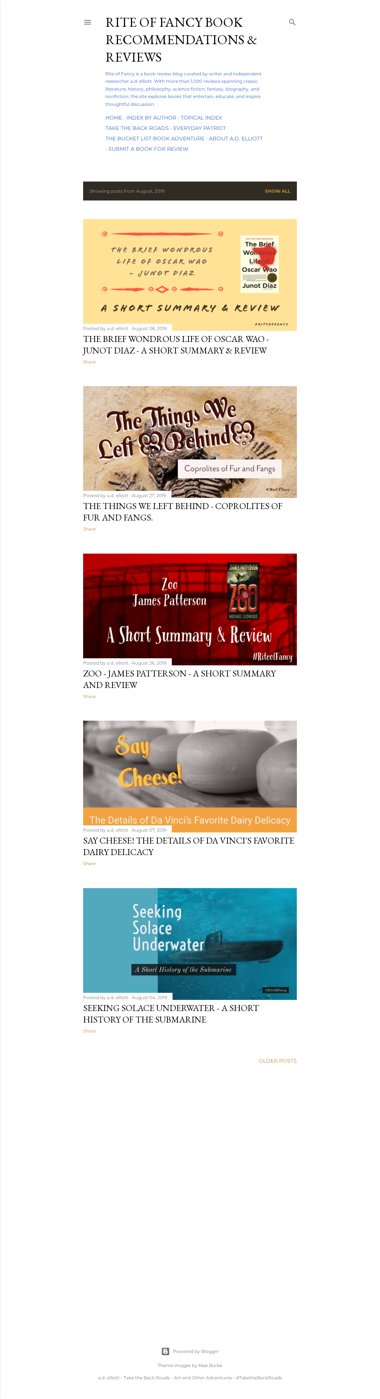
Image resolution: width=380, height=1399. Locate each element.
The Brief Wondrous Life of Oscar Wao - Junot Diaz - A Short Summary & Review (176, 344)
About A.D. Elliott (236, 138)
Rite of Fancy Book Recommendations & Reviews (181, 39)
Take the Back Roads (137, 128)
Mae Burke (210, 1365)
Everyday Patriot (199, 128)
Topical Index (201, 117)
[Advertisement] (190, 1135)
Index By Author (151, 117)
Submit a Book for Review (148, 149)
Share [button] (89, 362)
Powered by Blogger (196, 1351)
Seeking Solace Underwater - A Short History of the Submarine (171, 1013)
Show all (277, 191)
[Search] (292, 20)
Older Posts (278, 1060)
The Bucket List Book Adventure (154, 138)
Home (113, 117)
